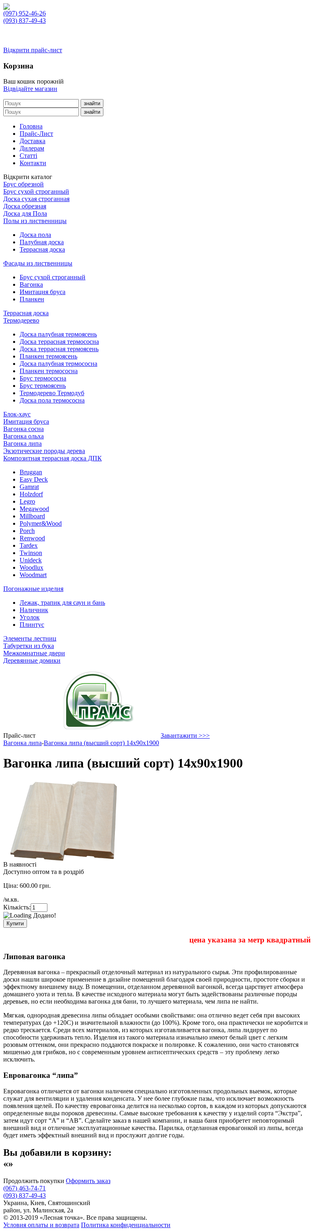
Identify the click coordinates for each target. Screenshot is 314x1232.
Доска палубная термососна (58, 363)
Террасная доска (42, 249)
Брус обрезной (23, 184)
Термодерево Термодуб (52, 392)
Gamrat (29, 486)
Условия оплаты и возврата (41, 1224)
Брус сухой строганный (36, 191)
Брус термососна (43, 378)
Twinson (31, 552)
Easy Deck (34, 479)
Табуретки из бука (28, 645)
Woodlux (31, 567)
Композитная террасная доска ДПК (52, 458)
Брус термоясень (43, 385)
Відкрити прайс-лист (32, 49)
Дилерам (32, 148)
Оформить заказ (88, 1180)
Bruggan (31, 472)
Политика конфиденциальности (125, 1224)
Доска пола (35, 234)
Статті (28, 155)
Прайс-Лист (36, 133)
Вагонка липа (22, 443)
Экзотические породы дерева (44, 450)
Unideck (31, 560)
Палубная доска (42, 242)
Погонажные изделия (33, 588)
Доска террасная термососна (59, 341)
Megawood (34, 508)
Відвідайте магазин (30, 88)
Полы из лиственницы (35, 220)
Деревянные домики (32, 660)
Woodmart (33, 574)
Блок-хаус (17, 414)
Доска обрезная (24, 206)
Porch (27, 530)
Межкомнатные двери (34, 653)
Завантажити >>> (185, 735)
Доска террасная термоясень (59, 348)
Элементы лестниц (29, 638)
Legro (27, 501)
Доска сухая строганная (36, 198)
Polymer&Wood (41, 523)
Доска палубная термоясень (58, 334)
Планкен (32, 299)
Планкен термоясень (48, 356)
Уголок (30, 617)
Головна (31, 126)
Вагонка (31, 284)
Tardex (29, 545)
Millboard (32, 516)
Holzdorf (31, 494)
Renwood (32, 538)
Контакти (33, 162)
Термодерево (21, 320)
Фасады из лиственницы (37, 263)
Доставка (32, 140)
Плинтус (32, 624)
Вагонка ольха (23, 436)
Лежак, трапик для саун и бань (62, 602)
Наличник (34, 609)
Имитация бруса (42, 291)
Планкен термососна (49, 370)
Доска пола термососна (52, 400)
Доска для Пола (25, 213)
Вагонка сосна (23, 428)
